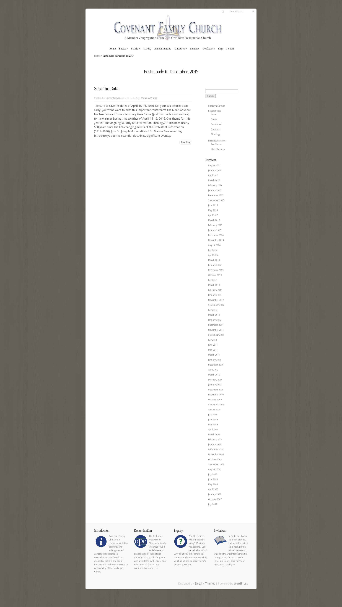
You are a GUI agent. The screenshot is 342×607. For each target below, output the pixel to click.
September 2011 (216, 335)
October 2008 (215, 459)
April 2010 (213, 370)
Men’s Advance (218, 149)
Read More (185, 142)
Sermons (195, 48)
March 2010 (214, 375)
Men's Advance (149, 97)
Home (112, 48)
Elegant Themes (205, 583)
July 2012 (212, 310)
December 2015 (216, 195)
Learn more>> (151, 568)
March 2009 (214, 434)
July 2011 (212, 340)
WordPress (241, 583)
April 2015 (213, 215)
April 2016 (213, 175)
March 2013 (214, 285)
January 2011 (214, 360)
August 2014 (214, 245)
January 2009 (214, 444)
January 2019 (214, 170)
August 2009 (214, 409)
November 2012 (216, 300)
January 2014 (214, 265)
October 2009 (215, 399)
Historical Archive (216, 141)
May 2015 (213, 210)
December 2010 (216, 365)
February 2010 (215, 380)
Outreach (215, 129)
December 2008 (216, 449)
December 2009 (216, 389)
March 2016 (214, 180)
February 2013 (215, 290)
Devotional (216, 124)
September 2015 (216, 200)
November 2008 (216, 454)
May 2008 (213, 484)
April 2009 (213, 429)
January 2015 (214, 230)
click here (193, 554)
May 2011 (213, 350)
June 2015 (213, 205)
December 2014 (216, 235)
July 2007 (212, 504)
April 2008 (213, 489)
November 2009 (216, 394)
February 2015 (215, 225)
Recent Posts (214, 111)
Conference (209, 48)
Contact (230, 48)
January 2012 (214, 320)
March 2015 (214, 220)
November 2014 (216, 240)
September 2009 (216, 404)
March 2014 (214, 260)
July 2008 (212, 474)
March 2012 (214, 315)
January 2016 (214, 190)
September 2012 (216, 305)
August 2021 (214, 165)
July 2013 (212, 280)
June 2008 (213, 479)
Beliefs (134, 48)
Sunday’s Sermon (216, 106)
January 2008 (214, 494)
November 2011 (216, 330)
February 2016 (215, 185)
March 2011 (214, 355)
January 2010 (214, 384)
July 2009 (212, 414)
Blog (220, 48)
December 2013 (216, 270)
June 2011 (213, 345)
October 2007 (215, 499)
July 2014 (212, 250)
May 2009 (213, 424)
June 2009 (213, 419)
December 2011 (216, 325)
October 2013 (215, 275)
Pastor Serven (113, 97)
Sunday (147, 48)
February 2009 (215, 439)
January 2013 (214, 295)
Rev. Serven (216, 144)
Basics (122, 48)
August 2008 (214, 469)
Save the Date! (106, 89)
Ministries (179, 48)
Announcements (162, 48)
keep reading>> (227, 564)
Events (214, 119)
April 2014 (213, 255)
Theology (215, 134)
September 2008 (216, 464)
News (213, 114)
